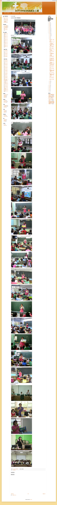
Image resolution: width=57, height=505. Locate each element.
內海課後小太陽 (5, 45)
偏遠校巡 (5, 95)
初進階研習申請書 (6, 19)
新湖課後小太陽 (5, 36)
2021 (49, 23)
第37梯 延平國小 (6, 61)
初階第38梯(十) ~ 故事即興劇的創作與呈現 (51, 60)
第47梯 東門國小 (6, 76)
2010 (49, 85)
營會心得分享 (5, 101)
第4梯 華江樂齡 (5, 28)
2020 (49, 24)
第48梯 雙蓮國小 (6, 77)
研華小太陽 (5, 102)
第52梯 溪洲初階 (6, 86)
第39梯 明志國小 (6, 64)
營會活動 (5, 100)
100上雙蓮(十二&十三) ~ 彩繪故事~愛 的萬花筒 (51, 54)
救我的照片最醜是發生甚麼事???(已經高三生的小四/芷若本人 (51, 95)
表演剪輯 (5, 115)
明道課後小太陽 (5, 46)
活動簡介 (5, 112)
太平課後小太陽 (5, 39)
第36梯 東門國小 (6, 60)
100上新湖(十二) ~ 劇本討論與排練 (51, 43)
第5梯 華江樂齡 (5, 29)
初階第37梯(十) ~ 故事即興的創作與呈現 (51, 64)
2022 (49, 22)
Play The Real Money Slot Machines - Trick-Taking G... (51, 99)
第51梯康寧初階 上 (6, 83)
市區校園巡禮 (5, 94)
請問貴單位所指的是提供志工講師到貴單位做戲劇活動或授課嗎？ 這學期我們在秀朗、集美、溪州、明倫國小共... (51, 102)
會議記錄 (5, 119)
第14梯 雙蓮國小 (6, 56)
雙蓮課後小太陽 (5, 33)
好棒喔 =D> (50, 100)
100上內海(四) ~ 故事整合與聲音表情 (51, 58)
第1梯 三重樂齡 (5, 25)
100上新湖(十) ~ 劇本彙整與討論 (51, 62)
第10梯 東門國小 (6, 50)
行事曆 (4, 121)
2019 (49, 25)
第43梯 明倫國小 (6, 70)
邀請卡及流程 (5, 116)
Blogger (31, 499)
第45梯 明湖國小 (6, 73)
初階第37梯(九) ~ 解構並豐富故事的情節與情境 (51, 74)
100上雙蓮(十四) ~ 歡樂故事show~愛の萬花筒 (51, 45)
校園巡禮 (5, 96)
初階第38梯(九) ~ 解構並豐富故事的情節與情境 (51, 71)
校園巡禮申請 (5, 22)
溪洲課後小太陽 (5, 42)
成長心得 (5, 107)
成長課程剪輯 (5, 105)
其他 (4, 124)
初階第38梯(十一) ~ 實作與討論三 (51, 50)
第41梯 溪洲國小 (6, 67)
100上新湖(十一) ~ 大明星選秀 (51, 55)
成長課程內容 (5, 106)
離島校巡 (5, 97)
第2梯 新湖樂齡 (5, 26)
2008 (49, 87)
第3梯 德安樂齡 (5, 27)
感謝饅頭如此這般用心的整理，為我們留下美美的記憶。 (51, 97)
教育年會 (5, 125)
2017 (49, 27)
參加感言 (5, 110)
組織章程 (5, 120)
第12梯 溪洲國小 (6, 53)
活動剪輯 (5, 111)
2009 (49, 86)
